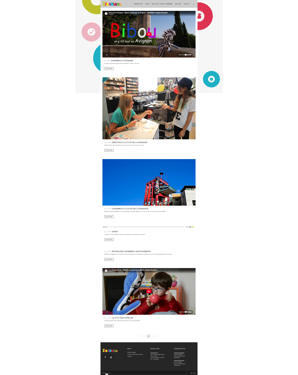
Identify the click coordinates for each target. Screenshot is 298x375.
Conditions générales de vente (135, 354)
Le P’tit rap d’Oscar (122, 318)
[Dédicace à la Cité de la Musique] (149, 108)
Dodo (115, 231)
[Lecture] (104, 226)
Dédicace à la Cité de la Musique (129, 142)
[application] (149, 226)
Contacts (129, 356)
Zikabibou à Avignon (122, 60)
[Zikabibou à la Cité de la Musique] (149, 182)
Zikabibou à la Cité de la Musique (130, 209)
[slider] (193, 226)
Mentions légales (131, 352)
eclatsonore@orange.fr (159, 354)
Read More (109, 68)
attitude (194, 373)
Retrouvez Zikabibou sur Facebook (131, 251)
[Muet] (190, 227)
